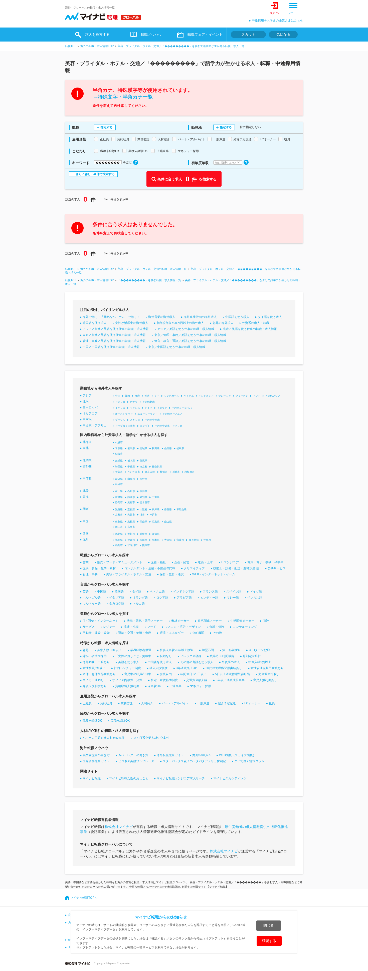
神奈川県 (157, 466)
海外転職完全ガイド (170, 755)
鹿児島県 (194, 540)
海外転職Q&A (201, 755)
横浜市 (163, 471)
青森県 (119, 448)
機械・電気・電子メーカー (145, 621)
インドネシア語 (183, 591)
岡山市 (119, 527)
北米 (86, 401)
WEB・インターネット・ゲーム (213, 574)
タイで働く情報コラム (249, 761)
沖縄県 (207, 540)
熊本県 (155, 540)
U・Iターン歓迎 (259, 650)
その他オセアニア (172, 413)
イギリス (120, 407)
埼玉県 (119, 466)
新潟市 (119, 484)
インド (256, 395)
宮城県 (143, 448)
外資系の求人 (231, 662)
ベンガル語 (254, 597)
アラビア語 (184, 597)
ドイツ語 (256, 591)
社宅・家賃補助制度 (164, 680)
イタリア (162, 407)
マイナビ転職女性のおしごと (128, 778)
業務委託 (127, 703)
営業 (86, 562)
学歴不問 (208, 650)
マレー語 (233, 597)
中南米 (87, 419)
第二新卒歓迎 (231, 650)
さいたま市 (133, 471)
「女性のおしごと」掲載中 (133, 656)
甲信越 (87, 478)
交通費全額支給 (196, 680)
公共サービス (277, 568)
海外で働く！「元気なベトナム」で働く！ (111, 317)
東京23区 (150, 471)
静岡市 (119, 502)
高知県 (155, 534)
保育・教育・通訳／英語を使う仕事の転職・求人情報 (190, 341)
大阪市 (131, 514)
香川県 (131, 534)
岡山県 (143, 521)
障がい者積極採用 (95, 656)
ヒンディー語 (209, 597)
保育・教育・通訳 (172, 574)
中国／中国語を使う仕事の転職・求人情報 (111, 347)
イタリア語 (116, 597)
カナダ (133, 401)
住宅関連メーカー (210, 621)
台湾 (137, 395)
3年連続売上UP (186, 668)
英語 (86, 591)
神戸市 (153, 514)
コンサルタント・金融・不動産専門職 (149, 568)
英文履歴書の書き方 (96, 755)
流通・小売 (131, 627)
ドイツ (148, 407)
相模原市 (190, 471)
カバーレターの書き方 (133, 755)
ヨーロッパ (90, 407)
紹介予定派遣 (227, 703)
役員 (272, 703)
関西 (86, 509)
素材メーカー (180, 621)
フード (151, 627)
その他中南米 (152, 419)
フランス (135, 407)
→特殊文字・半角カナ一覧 (123, 97)
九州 (86, 539)
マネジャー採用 (200, 686)
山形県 (168, 448)
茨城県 (119, 460)
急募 (86, 650)
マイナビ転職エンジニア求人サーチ (181, 778)
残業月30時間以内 (222, 656)
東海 (86, 497)
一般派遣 (203, 703)
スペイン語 (233, 591)
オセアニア (90, 413)
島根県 (131, 521)
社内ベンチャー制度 (127, 668)
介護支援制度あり (95, 686)
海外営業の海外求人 (161, 317)
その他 (217, 633)
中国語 (101, 591)
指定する (107, 127)
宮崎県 (180, 540)
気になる (283, 35)
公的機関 (198, 633)
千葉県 (131, 466)
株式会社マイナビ (119, 827)
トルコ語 (139, 603)
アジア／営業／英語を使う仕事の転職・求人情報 (116, 329)
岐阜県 (119, 497)
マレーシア (224, 395)
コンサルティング (245, 627)
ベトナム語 (157, 591)
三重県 (155, 497)
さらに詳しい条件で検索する (95, 174)
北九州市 (132, 545)
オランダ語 (140, 597)
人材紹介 (147, 703)
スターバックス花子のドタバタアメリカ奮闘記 (194, 761)
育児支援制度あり (265, 680)
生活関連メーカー (242, 621)
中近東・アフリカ (95, 425)
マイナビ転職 (92, 778)
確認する (269, 941)
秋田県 (155, 448)
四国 (86, 533)
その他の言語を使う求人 (196, 662)
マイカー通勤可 (93, 680)
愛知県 (143, 497)
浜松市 (131, 502)
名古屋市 (145, 502)
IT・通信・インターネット (100, 621)
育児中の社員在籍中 (137, 674)
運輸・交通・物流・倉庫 (134, 633)
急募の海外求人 (223, 323)
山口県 (168, 521)
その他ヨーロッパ (182, 407)
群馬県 (143, 460)
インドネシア (206, 395)
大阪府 (143, 509)
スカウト (248, 35)
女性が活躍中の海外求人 (131, 323)
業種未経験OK (120, 720)
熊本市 (146, 545)
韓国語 (119, 591)
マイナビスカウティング (229, 778)
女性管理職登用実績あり (267, 668)
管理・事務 (90, 574)
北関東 (87, 460)
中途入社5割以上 (259, 662)
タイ (156, 395)
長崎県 (143, 540)
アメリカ (120, 401)
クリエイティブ (194, 568)
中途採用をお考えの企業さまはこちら (277, 20)
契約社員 (106, 703)
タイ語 (136, 591)
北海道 (87, 442)
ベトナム (189, 395)
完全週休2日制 (268, 674)
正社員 (87, 703)
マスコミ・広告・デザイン (183, 627)
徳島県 (119, 534)
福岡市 (119, 545)
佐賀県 (131, 540)
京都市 (119, 514)
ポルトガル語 (92, 597)
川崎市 (176, 471)
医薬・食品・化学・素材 (99, 568)
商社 (266, 621)
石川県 (131, 491)
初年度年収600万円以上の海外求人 (180, 323)
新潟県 (119, 478)
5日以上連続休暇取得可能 (232, 674)
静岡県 (131, 497)
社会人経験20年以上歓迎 (176, 650)
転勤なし (166, 656)
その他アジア (272, 395)
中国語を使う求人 (237, 317)
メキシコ (135, 419)
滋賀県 (119, 509)
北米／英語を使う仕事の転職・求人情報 (250, 329)
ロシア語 (162, 597)
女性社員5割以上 (94, 668)
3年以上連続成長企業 (230, 680)
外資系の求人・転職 (255, 323)
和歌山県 (181, 509)
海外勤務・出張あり (96, 662)
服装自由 (166, 674)
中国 (117, 395)
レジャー (109, 627)
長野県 (143, 478)
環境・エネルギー (172, 633)
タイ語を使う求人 (270, 317)
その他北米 (148, 401)
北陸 (86, 491)
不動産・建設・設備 (96, 633)
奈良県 (168, 509)
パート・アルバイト (175, 703)
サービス (89, 627)
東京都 (143, 466)
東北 (86, 448)
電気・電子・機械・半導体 (265, 562)
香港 (146, 395)
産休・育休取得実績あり (99, 674)
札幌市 (119, 442)
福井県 (143, 491)
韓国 (127, 395)
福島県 (180, 448)
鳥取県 (119, 521)
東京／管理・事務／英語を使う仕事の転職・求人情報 (190, 335)
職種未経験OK (92, 720)
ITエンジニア (230, 562)
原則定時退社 (252, 656)
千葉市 (119, 471)
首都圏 (87, 466)
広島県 (155, 521)
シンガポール (171, 395)
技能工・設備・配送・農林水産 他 (236, 568)
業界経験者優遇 (140, 650)
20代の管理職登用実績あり (224, 668)
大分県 (168, 540)
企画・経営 (181, 562)
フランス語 (210, 591)
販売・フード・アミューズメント (119, 562)
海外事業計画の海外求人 (200, 317)
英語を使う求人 (128, 662)
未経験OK (154, 686)
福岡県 (119, 540)
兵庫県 (155, 509)
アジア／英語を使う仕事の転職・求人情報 (185, 329)
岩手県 (131, 448)
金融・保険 (216, 627)
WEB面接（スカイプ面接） (237, 755)
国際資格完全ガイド (96, 761)
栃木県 (131, 460)
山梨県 (131, 478)
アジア (87, 395)
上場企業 (175, 686)
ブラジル (120, 419)
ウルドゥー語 (92, 603)
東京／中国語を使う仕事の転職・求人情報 (176, 347)
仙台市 (119, 453)
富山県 (119, 491)
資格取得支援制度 (127, 686)
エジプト (145, 425)
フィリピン (242, 395)
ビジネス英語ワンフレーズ (136, 761)
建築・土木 (205, 562)
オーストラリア (124, 413)
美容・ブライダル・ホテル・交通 (128, 574)
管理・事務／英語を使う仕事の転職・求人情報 (114, 341)
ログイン (275, 13)
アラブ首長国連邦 (125, 425)
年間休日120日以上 (193, 674)
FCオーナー (252, 703)
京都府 (131, 509)
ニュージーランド (147, 413)
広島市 (131, 527)
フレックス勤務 (190, 656)
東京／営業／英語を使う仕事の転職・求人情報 (114, 335)
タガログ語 (116, 603)
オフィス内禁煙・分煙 (127, 680)
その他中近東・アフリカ (168, 425)
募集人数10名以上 (109, 650)
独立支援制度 (158, 668)
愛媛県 (143, 534)
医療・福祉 (158, 562)
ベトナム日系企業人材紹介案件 (104, 738)
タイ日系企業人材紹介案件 (151, 738)
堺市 (142, 514)
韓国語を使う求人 (95, 323)
